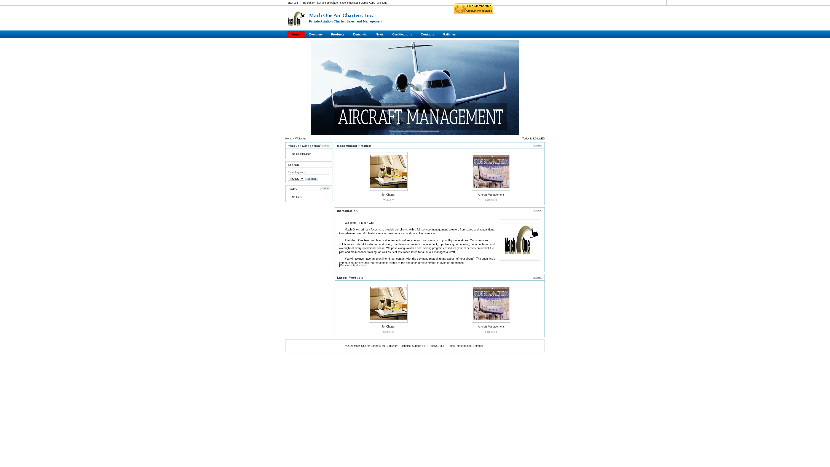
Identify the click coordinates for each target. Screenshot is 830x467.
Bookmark (309, 2)
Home (288, 138)
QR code (382, 2)
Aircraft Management (491, 171)
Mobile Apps (368, 2)
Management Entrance (470, 345)
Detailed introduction (353, 265)
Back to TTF (294, 2)
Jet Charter (388, 171)
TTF (426, 345)
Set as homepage (327, 2)
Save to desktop (349, 2)
